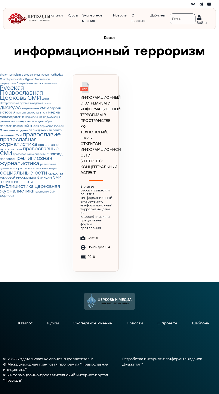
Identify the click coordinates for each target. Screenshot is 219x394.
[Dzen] (177, 4)
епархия (54, 108)
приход (56, 154)
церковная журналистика (30, 189)
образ (48, 122)
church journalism (10, 74)
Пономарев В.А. (99, 247)
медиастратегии (12, 117)
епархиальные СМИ (34, 108)
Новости (120, 15)
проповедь (8, 159)
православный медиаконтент (31, 154)
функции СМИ (49, 177)
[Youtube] (209, 4)
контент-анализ (25, 112)
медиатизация (33, 117)
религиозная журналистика (26, 160)
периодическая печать (45, 130)
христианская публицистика (17, 184)
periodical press (31, 74)
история (7, 112)
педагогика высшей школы (19, 126)
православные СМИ (29, 151)
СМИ (34, 98)
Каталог (57, 15)
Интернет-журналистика (42, 83)
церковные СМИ (46, 191)
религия (25, 168)
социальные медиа (44, 168)
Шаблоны (158, 15)
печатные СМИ (11, 135)
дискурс (10, 107)
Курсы (73, 15)
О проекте (138, 18)
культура (41, 112)
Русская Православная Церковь (21, 93)
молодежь (38, 121)
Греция (21, 83)
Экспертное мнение (92, 18)
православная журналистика (18, 142)
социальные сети (23, 173)
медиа (54, 112)
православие (42, 135)
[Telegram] (201, 4)
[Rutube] (185, 4)
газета (47, 103)
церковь (7, 196)
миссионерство (21, 121)
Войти (202, 22)
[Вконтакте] (193, 4)
